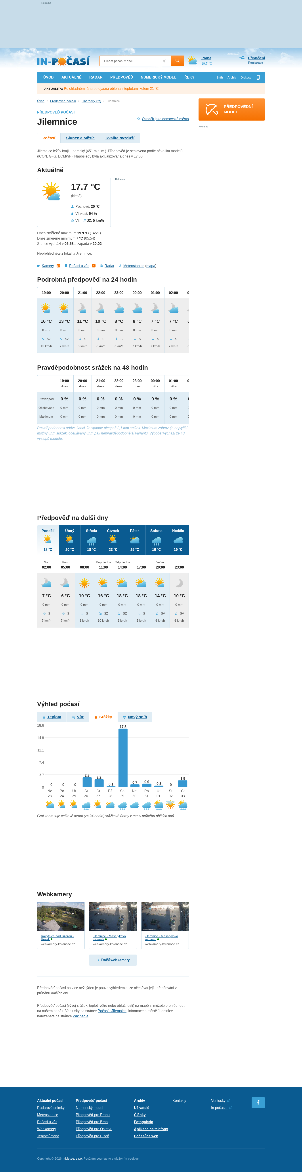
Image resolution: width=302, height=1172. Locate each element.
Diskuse (246, 77)
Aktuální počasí (50, 1101)
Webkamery (46, 1129)
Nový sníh (137, 717)
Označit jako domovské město (165, 119)
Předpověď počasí (63, 101)
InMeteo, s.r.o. (73, 1158)
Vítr (80, 717)
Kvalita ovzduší (119, 138)
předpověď (121, 77)
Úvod (40, 101)
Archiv (231, 77)
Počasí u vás (79, 266)
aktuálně (71, 77)
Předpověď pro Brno (92, 1122)
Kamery (48, 266)
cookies (133, 1158)
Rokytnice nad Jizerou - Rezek (57, 937)
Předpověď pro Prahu (93, 1115)
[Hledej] (177, 61)
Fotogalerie (143, 1122)
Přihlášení (256, 58)
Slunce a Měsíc (80, 138)
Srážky (105, 717)
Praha (206, 58)
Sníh (219, 77)
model (158, 77)
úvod (48, 77)
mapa (150, 266)
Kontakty (179, 1101)
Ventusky (218, 1101)
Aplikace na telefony (151, 1129)
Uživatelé (141, 1108)
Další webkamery (115, 960)
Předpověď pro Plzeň (92, 1136)
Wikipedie (80, 1016)
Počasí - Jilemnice (112, 1011)
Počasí (48, 138)
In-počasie (219, 1108)
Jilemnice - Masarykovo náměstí (109, 937)
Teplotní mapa (48, 1136)
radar (96, 77)
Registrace (255, 62)
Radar (109, 266)
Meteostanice (133, 266)
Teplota (54, 717)
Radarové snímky (51, 1108)
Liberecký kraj (91, 101)
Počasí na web (146, 1136)
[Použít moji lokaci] (164, 61)
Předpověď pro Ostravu (94, 1129)
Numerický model (89, 1108)
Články (140, 1115)
